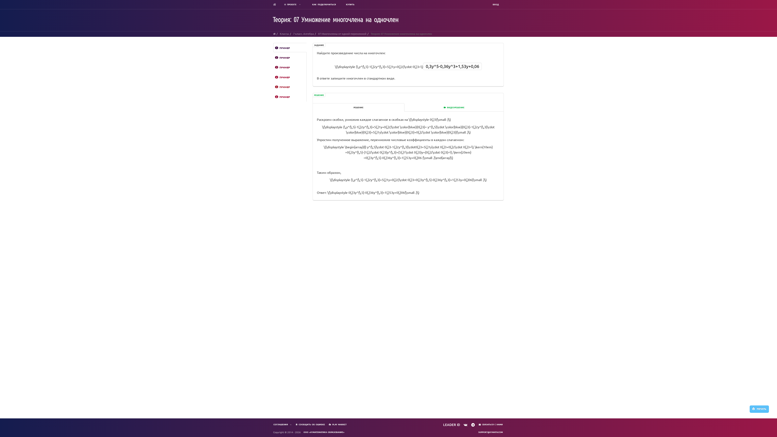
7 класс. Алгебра (303, 33)
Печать (760, 408)
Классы (284, 33)
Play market (339, 424)
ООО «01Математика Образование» (324, 432)
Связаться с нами (492, 424)
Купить (350, 4)
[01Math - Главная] (274, 4)
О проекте (291, 4)
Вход (496, 4)
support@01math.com (490, 432)
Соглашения (280, 424)
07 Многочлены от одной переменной (342, 33)
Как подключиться (324, 4)
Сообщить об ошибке (312, 424)
